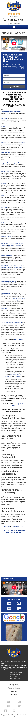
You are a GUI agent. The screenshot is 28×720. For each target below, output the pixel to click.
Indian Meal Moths (6, 267)
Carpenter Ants (5, 163)
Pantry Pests (4, 265)
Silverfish (10, 245)
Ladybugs (4, 207)
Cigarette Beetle (7, 144)
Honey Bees (18, 300)
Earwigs (3, 183)
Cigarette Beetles (18, 267)
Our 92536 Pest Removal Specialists (14, 94)
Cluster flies (18, 245)
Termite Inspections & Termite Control (11, 322)
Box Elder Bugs (5, 152)
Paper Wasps (21, 298)
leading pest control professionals (11, 111)
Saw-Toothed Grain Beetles (17, 265)
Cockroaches (5, 171)
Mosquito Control (6, 236)
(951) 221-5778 (18, 339)
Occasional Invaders (7, 243)
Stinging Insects (5, 293)
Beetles (3, 142)
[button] (14, 27)
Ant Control (4, 118)
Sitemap (14, 694)
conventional (8, 376)
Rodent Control (5, 223)
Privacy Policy (14, 685)
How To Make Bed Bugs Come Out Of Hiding (13, 665)
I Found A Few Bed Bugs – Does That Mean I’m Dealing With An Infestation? (14, 668)
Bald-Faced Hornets (6, 300)
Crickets (16, 243)
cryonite (19, 374)
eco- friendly (17, 376)
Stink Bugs (4, 308)
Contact (6, 526)
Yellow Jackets (14, 298)
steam (14, 374)
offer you (6, 115)
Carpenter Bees (16, 163)
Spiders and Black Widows (8, 281)
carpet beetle (22, 142)
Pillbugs (21, 243)
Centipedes (4, 245)
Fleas (2, 195)
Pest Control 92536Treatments (16, 106)
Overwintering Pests (6, 255)
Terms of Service (14, 688)
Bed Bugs (4, 127)
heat (11, 374)
